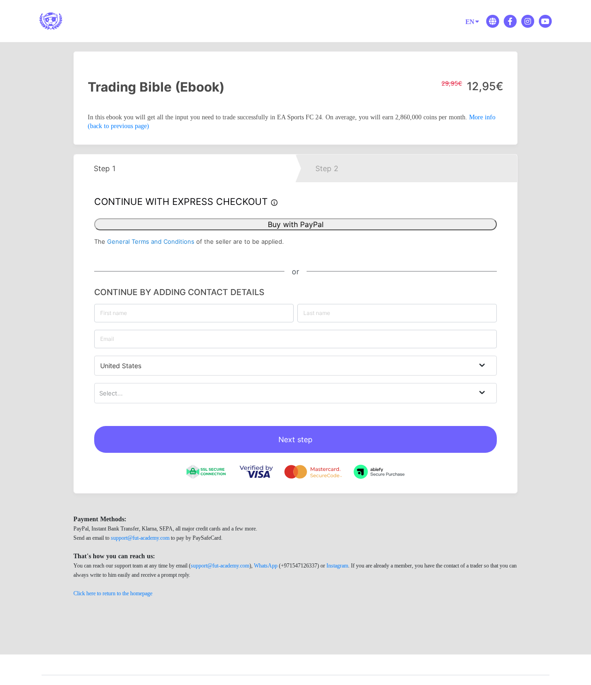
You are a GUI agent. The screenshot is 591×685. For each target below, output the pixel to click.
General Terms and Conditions (150, 241)
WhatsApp (265, 565)
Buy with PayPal (296, 224)
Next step (295, 439)
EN (469, 22)
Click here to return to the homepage (112, 593)
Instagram (337, 565)
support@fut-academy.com (140, 538)
